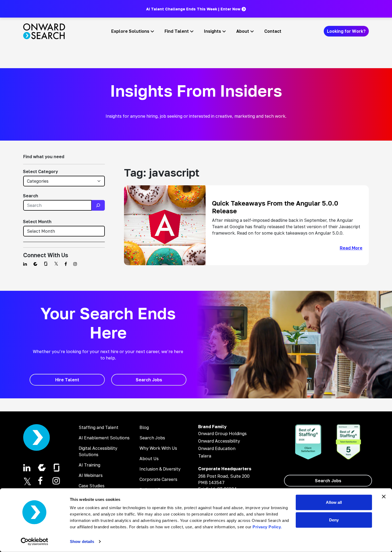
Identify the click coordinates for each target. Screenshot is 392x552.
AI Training (89, 465)
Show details (82, 541)
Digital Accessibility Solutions (98, 451)
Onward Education (216, 448)
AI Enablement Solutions (104, 437)
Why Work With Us (158, 448)
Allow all (334, 502)
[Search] (98, 205)
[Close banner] (384, 496)
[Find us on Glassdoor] (46, 264)
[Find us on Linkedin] (25, 264)
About (242, 31)
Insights (212, 31)
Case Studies (92, 485)
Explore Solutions (130, 31)
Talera (204, 456)
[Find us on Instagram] (75, 264)
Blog (144, 427)
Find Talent (177, 31)
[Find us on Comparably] (35, 264)
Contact (272, 31)
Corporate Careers (158, 479)
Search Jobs (152, 437)
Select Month (37, 221)
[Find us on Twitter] (56, 264)
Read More (351, 248)
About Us (149, 458)
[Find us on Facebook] (66, 264)
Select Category (40, 171)
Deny (334, 519)
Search (30, 195)
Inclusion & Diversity (160, 469)
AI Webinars (91, 475)
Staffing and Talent (98, 427)
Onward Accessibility (219, 441)
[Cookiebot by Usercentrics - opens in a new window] (34, 542)
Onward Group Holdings (222, 433)
